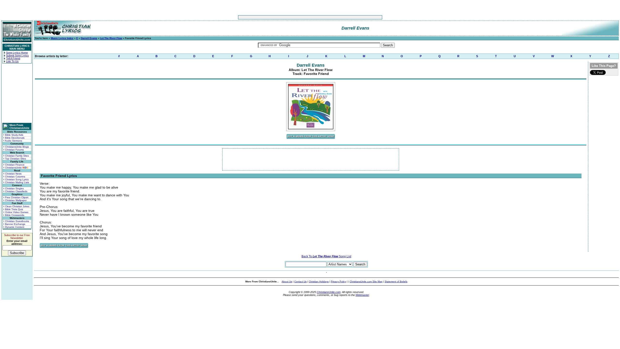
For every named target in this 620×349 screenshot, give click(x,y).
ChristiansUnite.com (329, 292)
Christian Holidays (319, 281)
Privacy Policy (338, 281)
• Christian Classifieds (15, 191)
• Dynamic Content (13, 227)
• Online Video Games (15, 212)
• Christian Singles (13, 188)
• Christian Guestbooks (16, 221)
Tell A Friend (13, 58)
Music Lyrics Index (62, 38)
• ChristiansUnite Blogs (16, 146)
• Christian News (12, 173)
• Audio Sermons (12, 140)
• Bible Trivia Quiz (13, 209)
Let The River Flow (111, 38)
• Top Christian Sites (14, 158)
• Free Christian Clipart (15, 197)
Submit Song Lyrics (17, 55)
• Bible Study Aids (13, 135)
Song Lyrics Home (17, 52)
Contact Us (300, 281)
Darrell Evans (89, 38)
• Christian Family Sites (16, 155)
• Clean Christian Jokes (16, 206)
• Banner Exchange (14, 224)
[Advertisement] (295, 17)
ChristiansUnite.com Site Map (366, 281)
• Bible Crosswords (13, 215)
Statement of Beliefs (396, 281)
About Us (287, 281)
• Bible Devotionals (13, 137)
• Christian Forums (13, 149)
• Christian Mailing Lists (16, 182)
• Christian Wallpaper (15, 200)
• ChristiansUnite (15, 167)
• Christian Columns (14, 176)
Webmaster (362, 294)
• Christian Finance (13, 164)
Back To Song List (326, 256)
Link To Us (12, 61)
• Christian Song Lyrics (16, 179)
